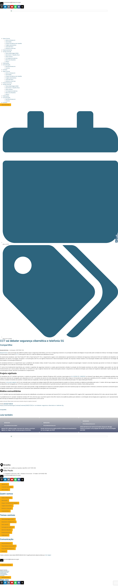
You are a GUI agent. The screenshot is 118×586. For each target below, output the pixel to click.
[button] (59, 570)
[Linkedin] (5, 6)
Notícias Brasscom (10, 99)
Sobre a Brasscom (10, 73)
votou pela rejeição (11, 382)
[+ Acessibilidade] (116, 241)
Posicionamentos (7, 83)
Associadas (8, 74)
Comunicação (6, 97)
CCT (17, 354)
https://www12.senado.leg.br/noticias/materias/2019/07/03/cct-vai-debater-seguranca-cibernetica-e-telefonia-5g (31, 405)
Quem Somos (6, 71)
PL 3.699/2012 (81, 376)
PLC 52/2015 (74, 376)
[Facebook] (18, 6)
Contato (5, 102)
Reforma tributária (10, 92)
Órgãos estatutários (10, 78)
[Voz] (116, 238)
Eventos (7, 101)
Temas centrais (7, 84)
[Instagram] (1, 6)
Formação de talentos (11, 91)
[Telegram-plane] (8, 6)
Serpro (7, 94)
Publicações (6, 96)
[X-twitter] (22, 6)
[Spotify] (15, 6)
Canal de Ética (9, 79)
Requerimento (4, 353)
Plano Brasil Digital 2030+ (12, 86)
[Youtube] (12, 6)
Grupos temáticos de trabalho (13, 76)
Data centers (9, 89)
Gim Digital (48, 555)
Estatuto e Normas (10, 81)
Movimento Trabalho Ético (12, 88)
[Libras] (116, 235)
